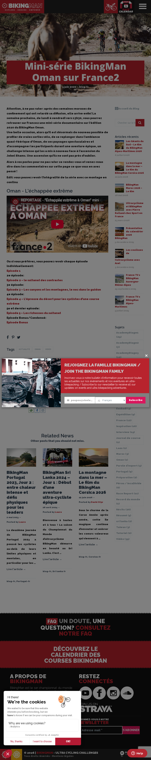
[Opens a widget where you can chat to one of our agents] (137, 753)
